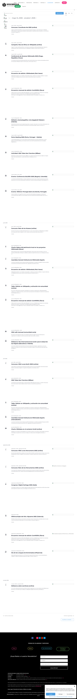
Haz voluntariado (46, 648)
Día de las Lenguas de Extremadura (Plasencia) (26, 552)
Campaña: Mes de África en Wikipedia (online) (26, 44)
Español (24, 6)
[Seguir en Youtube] (42, 638)
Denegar (61, 694)
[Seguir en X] (35, 638)
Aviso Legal (70, 696)
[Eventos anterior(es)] (4, 18)
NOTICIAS (43, 2)
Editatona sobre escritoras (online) (22, 586)
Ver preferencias (70, 694)
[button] (74, 686)
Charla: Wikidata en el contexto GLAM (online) (26, 429)
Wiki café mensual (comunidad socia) (23, 332)
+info (25, 674)
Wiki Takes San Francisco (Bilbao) (22, 380)
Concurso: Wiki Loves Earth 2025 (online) (24, 364)
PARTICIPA (35, 2)
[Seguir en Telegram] (44, 638)
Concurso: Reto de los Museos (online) (23, 228)
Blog (14, 648)
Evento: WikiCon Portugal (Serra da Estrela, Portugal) (29, 191)
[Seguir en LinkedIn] (40, 638)
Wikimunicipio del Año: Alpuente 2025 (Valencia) (27, 516)
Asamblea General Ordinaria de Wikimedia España (28, 260)
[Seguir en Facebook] (32, 638)
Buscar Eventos (59, 13)
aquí (46, 679)
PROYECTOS (29, 2)
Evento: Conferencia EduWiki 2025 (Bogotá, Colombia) (29, 176)
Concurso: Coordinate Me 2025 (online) (24, 27)
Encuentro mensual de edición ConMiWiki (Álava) (27, 90)
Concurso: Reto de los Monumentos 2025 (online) (27, 468)
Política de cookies (52, 696)
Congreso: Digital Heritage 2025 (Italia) (24, 485)
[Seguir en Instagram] (37, 638)
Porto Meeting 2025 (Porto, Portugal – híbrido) (26, 137)
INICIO (15, 2)
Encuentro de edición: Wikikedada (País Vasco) (27, 73)
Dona (64, 2)
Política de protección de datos (62, 696)
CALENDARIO (50, 2)
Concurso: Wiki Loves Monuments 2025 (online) (27, 450)
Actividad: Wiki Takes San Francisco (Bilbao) (25, 153)
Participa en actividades (63, 649)
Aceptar (50, 694)
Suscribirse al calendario (66, 619)
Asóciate (17, 6)
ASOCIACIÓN (21, 2)
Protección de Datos (17, 689)
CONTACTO (57, 2)
